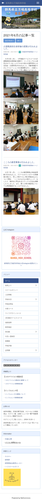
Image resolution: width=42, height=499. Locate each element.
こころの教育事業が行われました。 (19, 162)
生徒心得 (8, 439)
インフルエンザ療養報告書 (14, 397)
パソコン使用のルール (13, 442)
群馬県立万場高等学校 (16, 2)
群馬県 (7, 460)
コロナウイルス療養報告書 (14, 384)
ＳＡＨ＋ (8, 456)
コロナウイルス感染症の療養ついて (16, 380)
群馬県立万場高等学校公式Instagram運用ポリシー (21, 264)
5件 (18, 40)
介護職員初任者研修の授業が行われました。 (20, 47)
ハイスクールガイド (12, 466)
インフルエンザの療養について (15, 394)
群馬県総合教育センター (13, 463)
